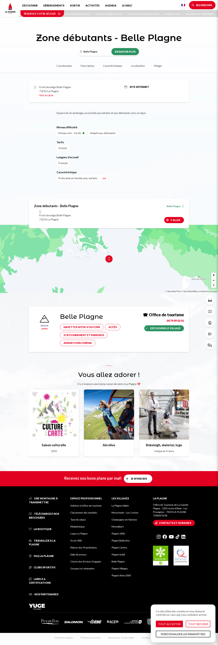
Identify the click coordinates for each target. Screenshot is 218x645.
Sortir (75, 5)
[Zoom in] (213, 275)
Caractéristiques (112, 65)
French (183, 5)
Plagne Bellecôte (121, 540)
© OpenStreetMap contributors (195, 291)
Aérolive (109, 445)
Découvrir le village (165, 328)
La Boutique (42, 529)
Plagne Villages (120, 568)
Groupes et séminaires (82, 568)
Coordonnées (64, 65)
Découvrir (30, 5)
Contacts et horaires (175, 522)
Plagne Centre (119, 547)
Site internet (139, 86)
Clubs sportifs (44, 567)
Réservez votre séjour (40, 13)
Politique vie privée (90, 637)
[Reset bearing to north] (213, 285)
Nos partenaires (46, 594)
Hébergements (53, 5)
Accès (112, 327)
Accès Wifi (76, 540)
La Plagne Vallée (120, 505)
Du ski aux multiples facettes (109, 14)
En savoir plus (125, 51)
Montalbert (118, 526)
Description (87, 65)
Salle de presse (78, 554)
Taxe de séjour (78, 519)
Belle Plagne (174, 206)
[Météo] (210, 334)
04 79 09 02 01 (175, 320)
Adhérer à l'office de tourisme (86, 505)
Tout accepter (169, 624)
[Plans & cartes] (210, 311)
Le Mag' (127, 5)
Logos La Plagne (79, 533)
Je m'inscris (139, 478)
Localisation (138, 65)
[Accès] (210, 345)
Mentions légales (64, 637)
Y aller (175, 220)
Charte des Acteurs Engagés (85, 561)
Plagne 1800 (118, 533)
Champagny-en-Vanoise (124, 519)
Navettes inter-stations (82, 327)
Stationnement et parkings (84, 335)
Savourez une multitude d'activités (74, 14)
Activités (92, 5)
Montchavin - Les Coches (125, 512)
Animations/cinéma (78, 342)
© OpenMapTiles (173, 291)
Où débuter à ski (172, 14)
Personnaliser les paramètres (183, 634)
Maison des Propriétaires (83, 547)
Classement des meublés (83, 512)
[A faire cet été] (210, 300)
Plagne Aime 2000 (121, 575)
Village (157, 65)
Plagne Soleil (118, 554)
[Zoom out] (213, 280)
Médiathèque (77, 526)
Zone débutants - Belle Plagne (199, 14)
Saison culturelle (54, 445)
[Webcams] (210, 322)
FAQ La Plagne (43, 555)
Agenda (110, 5)
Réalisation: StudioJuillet (121, 637)
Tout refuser (198, 624)
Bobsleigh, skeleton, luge (164, 445)
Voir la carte (46, 95)
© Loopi (213, 291)
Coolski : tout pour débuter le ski (143, 14)
